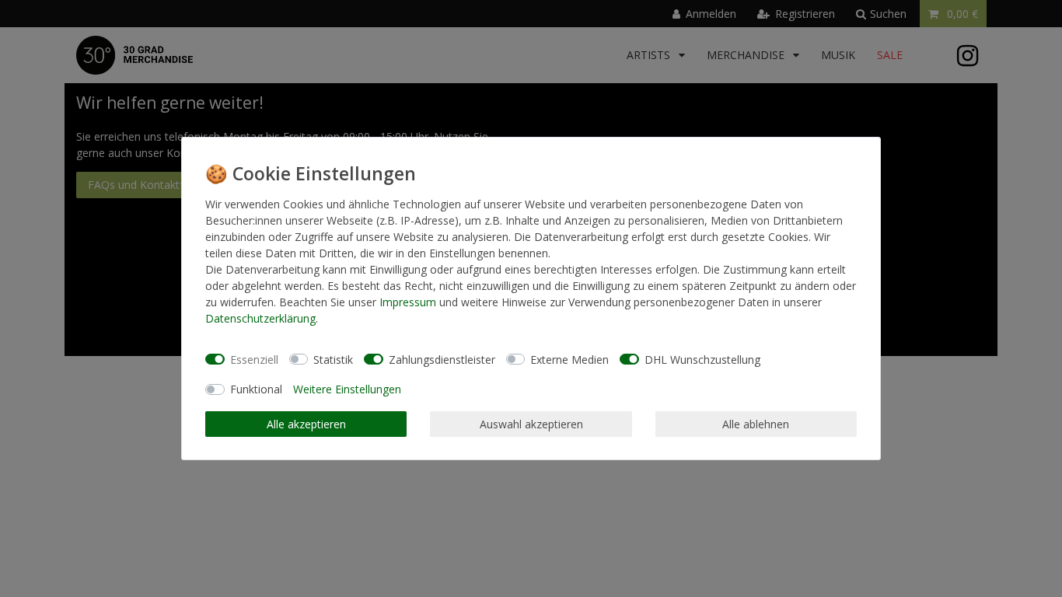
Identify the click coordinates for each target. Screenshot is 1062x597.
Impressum (407, 302)
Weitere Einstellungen (347, 389)
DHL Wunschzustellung (702, 359)
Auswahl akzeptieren (531, 424)
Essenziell (254, 359)
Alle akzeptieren (306, 424)
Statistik (333, 359)
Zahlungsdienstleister (442, 359)
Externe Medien (569, 359)
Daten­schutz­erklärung (260, 318)
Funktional (256, 389)
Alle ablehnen (755, 424)
